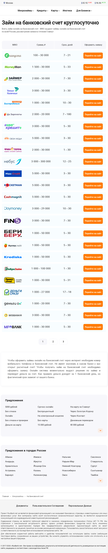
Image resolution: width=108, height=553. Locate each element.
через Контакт (77, 416)
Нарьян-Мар (68, 461)
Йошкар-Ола (40, 466)
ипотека (67, 10)
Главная (5, 496)
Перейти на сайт (93, 55)
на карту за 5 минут (80, 407)
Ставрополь (97, 461)
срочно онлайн (45, 407)
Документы (22, 506)
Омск (64, 475)
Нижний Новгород (71, 466)
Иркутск (38, 461)
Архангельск (11, 466)
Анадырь (9, 461)
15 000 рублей (44, 425)
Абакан (8, 457)
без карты (43, 420)
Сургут (94, 466)
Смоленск (96, 457)
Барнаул (9, 475)
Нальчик (66, 457)
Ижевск (37, 457)
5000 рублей (11, 407)
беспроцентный (46, 411)
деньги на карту (13, 425)
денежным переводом (81, 420)
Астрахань (10, 470)
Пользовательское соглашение (48, 506)
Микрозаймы (17, 496)
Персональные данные (80, 506)
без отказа (10, 411)
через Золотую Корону (81, 411)
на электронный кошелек (51, 416)
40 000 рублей (77, 425)
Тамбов (94, 475)
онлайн (9, 416)
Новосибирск (69, 470)
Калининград (40, 475)
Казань (37, 470)
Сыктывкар (96, 470)
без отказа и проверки (16, 420)
